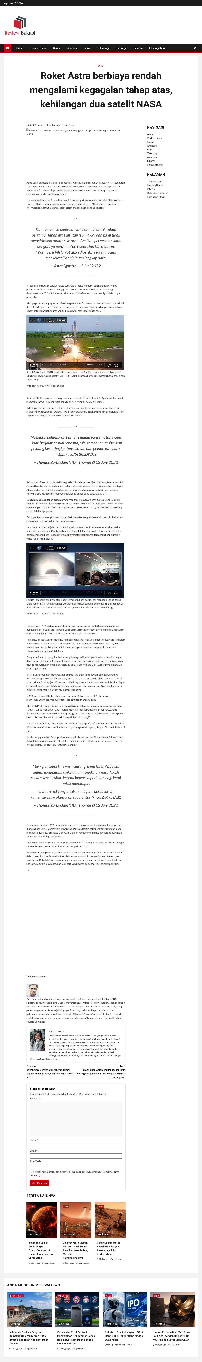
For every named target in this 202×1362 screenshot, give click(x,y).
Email (33, 1150)
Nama (34, 1140)
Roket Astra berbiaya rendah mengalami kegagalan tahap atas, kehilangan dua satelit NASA (50, 1071)
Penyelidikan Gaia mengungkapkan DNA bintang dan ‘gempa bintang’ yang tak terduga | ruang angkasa (101, 1071)
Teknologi (103, 48)
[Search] (195, 48)
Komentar (36, 1098)
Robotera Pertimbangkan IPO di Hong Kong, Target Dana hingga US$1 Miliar (124, 1336)
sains (87, 48)
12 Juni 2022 (89, 265)
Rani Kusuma (36, 125)
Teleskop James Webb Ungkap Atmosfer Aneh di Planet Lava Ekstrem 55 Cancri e (41, 1250)
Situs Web (35, 1161)
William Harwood (36, 976)
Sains (100, 66)
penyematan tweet (71, 246)
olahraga (121, 48)
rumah (20, 48)
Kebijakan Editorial (157, 192)
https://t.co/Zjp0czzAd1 (101, 797)
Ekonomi (72, 48)
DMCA (151, 188)
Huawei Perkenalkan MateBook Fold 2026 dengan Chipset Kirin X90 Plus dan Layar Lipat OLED (171, 1336)
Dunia (56, 48)
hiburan (138, 48)
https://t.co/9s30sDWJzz (75, 454)
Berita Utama (38, 48)
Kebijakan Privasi (156, 196)
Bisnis (108, 1296)
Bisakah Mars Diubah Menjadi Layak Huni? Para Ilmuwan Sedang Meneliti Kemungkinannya (75, 1250)
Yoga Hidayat (49, 1263)
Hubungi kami (157, 48)
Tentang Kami (154, 181)
